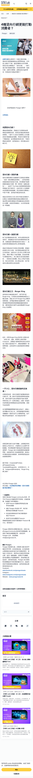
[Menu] (30, 3)
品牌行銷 (5, 59)
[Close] (31, 9)
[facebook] (11, 625)
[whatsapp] (5, 625)
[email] (22, 625)
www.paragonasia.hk (16, 577)
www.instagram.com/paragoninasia (14, 575)
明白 (16, 770)
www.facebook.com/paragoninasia (14, 570)
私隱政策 (16, 774)
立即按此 (5, 115)
